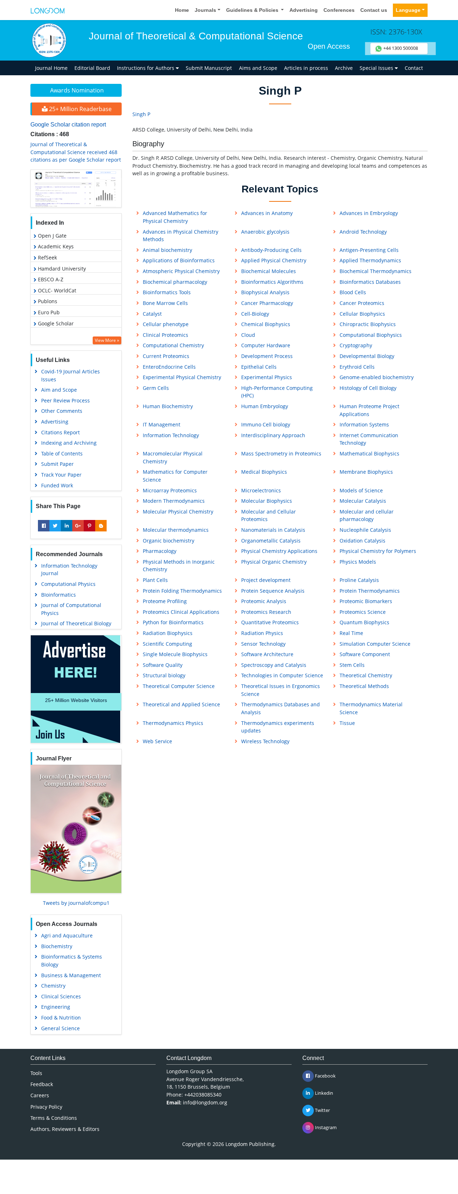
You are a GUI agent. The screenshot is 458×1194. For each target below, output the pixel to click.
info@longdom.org (205, 1102)
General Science (60, 1028)
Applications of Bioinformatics (179, 260)
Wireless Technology (265, 741)
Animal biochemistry (167, 250)
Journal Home (51, 68)
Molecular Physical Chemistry (178, 511)
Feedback (41, 1084)
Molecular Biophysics (266, 500)
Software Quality (162, 665)
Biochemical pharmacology (175, 281)
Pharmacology (159, 551)
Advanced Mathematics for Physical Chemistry (175, 217)
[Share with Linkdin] (66, 525)
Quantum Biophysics (364, 622)
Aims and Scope (258, 68)
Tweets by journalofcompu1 (76, 902)
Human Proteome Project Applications (369, 410)
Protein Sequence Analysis (272, 590)
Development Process (267, 356)
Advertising (303, 10)
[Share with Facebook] (43, 525)
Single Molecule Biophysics (175, 654)
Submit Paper (57, 463)
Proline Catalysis (359, 580)
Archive (344, 68)
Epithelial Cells (259, 366)
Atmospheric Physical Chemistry (181, 271)
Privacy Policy (46, 1106)
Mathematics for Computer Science (175, 475)
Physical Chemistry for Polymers (378, 551)
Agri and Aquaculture (67, 935)
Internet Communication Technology (369, 439)
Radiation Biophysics (168, 633)
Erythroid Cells (357, 366)
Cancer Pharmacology (267, 303)
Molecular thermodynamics (176, 529)
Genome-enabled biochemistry (377, 377)
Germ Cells (156, 388)
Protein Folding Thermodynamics (182, 590)
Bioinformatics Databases (370, 281)
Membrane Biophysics (366, 471)
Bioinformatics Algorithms (272, 281)
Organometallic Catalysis (271, 540)
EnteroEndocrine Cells (169, 366)
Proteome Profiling (165, 601)
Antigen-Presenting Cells (369, 250)
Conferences (339, 10)
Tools (36, 1073)
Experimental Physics (266, 377)
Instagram (325, 1127)
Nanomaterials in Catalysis (273, 529)
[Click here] (76, 188)
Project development (266, 580)
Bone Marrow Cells (165, 303)
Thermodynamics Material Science (371, 708)
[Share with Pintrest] (89, 525)
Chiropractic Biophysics (368, 324)
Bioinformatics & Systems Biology (71, 960)
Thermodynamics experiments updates (277, 727)
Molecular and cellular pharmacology (367, 515)
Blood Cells (353, 292)
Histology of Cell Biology (368, 388)
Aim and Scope (59, 389)
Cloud (248, 334)
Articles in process (306, 68)
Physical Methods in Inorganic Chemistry (179, 565)
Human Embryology (264, 406)
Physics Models (358, 561)
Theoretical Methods (364, 686)
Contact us (373, 10)
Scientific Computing (167, 643)
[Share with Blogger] (101, 525)
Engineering (55, 1006)
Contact (414, 68)
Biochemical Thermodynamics (375, 271)
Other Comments (61, 410)
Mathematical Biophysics (369, 453)
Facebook (325, 1076)
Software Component (365, 654)
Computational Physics (68, 584)
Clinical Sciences (61, 996)
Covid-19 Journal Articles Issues (70, 375)
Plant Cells (155, 580)
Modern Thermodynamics (174, 500)
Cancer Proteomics (362, 303)
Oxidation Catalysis (362, 540)
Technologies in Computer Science (282, 675)
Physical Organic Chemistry (274, 561)
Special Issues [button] (377, 68)
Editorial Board (92, 68)
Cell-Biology (255, 313)
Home (182, 10)
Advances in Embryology (369, 213)
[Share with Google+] (78, 525)
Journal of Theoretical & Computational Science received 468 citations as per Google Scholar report (75, 152)
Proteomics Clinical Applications (181, 611)
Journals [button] (205, 10)
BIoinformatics (58, 594)
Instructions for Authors (146, 68)
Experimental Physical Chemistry (182, 377)
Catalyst (152, 313)
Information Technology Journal (69, 569)
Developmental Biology (367, 356)
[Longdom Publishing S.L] (47, 10)
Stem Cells (352, 665)
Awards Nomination (77, 90)
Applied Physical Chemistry (273, 260)
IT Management (161, 424)
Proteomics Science (363, 611)
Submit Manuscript (209, 68)
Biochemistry (56, 946)
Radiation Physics (262, 633)
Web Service (157, 741)
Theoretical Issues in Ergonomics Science (280, 690)
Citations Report (60, 432)
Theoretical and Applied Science (181, 704)
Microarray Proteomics (170, 490)
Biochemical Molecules (268, 271)
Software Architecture (267, 654)
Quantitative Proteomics (270, 622)
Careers (39, 1095)
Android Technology (363, 231)
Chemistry (53, 985)
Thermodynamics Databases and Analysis (280, 708)
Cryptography (356, 345)
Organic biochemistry (168, 540)
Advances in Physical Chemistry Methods (180, 235)
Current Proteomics (166, 356)
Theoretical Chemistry (366, 675)
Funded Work (57, 485)
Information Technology (171, 435)
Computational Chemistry (173, 345)
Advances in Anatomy (267, 213)
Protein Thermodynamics (370, 590)
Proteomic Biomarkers (366, 601)
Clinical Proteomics (165, 334)
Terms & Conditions (53, 1117)
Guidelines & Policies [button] (253, 10)
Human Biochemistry (168, 406)
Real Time (351, 633)
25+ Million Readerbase (80, 109)
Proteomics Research (266, 611)
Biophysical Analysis (265, 292)
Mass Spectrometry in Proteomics (281, 453)
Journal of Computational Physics (71, 609)
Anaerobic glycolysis (265, 231)
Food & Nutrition (61, 1017)
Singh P (141, 114)
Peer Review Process (65, 400)
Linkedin (323, 1093)
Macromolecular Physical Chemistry (173, 457)
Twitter (322, 1110)
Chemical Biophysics (265, 324)
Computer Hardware (265, 345)
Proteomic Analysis (263, 601)
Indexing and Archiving (69, 442)
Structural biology (164, 675)
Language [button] (408, 10)
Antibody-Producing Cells (271, 250)
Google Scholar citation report (68, 124)
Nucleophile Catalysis (365, 529)
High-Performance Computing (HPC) (277, 392)
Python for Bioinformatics (173, 622)
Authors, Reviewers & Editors (64, 1129)
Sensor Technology (263, 643)
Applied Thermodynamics (370, 260)
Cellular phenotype (166, 324)
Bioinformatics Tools (167, 292)
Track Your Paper (61, 474)
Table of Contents (62, 453)
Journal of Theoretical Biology (76, 623)
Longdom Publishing (249, 1144)
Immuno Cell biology (265, 424)
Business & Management (71, 975)
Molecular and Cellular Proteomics (268, 515)
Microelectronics (261, 490)
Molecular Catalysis (363, 500)
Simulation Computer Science (375, 643)
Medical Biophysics (264, 471)
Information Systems (364, 424)
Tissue (347, 723)
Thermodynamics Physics (173, 723)
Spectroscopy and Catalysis (273, 665)
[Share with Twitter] (55, 525)
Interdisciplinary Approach (273, 435)
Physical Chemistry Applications (279, 551)
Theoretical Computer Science (179, 686)
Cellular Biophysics (362, 313)
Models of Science (361, 490)
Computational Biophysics (371, 334)
